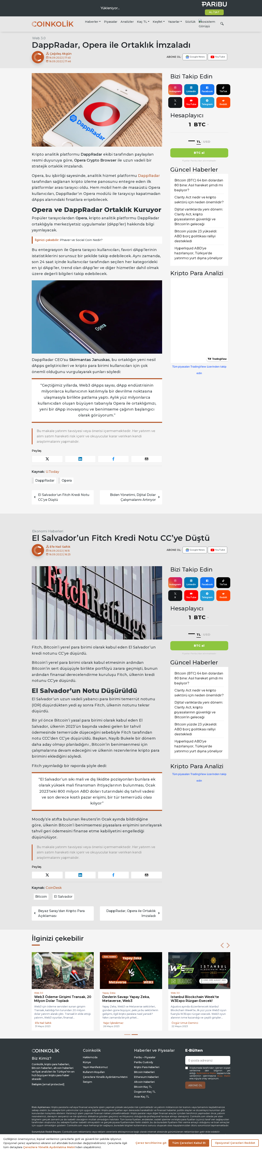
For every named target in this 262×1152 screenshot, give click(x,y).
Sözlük (190, 22)
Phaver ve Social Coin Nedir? (69, 240)
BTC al (199, 153)
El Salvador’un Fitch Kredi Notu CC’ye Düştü (63, 497)
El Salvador (63, 897)
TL (198, 142)
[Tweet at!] (47, 459)
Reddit (223, 104)
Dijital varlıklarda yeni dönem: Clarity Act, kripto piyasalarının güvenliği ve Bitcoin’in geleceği (198, 216)
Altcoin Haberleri (144, 1081)
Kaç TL (142, 22)
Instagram (175, 91)
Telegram (207, 104)
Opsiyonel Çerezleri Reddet (235, 1142)
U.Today (52, 472)
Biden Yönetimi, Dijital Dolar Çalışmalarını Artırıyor (133, 497)
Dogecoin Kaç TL (145, 1091)
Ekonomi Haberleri (47, 531)
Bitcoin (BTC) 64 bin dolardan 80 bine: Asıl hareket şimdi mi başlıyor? (198, 185)
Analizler (127, 22)
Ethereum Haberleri (146, 1076)
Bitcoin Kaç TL (143, 1086)
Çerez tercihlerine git (151, 1142)
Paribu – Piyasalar (145, 1057)
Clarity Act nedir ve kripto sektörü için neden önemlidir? (199, 199)
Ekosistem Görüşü (207, 24)
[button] (222, 945)
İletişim (87, 1081)
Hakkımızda (90, 1057)
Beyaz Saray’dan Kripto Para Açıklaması (61, 913)
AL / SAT (214, 12)
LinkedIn (191, 91)
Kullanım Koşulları (94, 1072)
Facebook (207, 91)
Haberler (91, 22)
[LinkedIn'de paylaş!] (80, 459)
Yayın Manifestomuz (95, 1067)
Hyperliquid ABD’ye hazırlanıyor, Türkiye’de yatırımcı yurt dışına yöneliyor (198, 253)
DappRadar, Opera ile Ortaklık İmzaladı (131, 913)
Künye (87, 1062)
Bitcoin (41, 897)
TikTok (223, 91)
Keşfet (157, 22)
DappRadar (149, 175)
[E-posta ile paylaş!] (146, 459)
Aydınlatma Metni (206, 1073)
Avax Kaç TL (141, 1096)
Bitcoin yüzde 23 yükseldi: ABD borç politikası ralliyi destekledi (195, 236)
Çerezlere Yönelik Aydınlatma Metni (105, 1076)
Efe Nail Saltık (59, 547)
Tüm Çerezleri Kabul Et (189, 1142)
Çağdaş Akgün (60, 53)
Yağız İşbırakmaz (113, 1022)
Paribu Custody (143, 1062)
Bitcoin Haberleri (144, 1072)
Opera (67, 480)
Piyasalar (110, 22)
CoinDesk (54, 888)
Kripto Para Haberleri (146, 1067)
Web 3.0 (39, 38)
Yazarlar (174, 22)
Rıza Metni (223, 1076)
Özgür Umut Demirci (185, 1022)
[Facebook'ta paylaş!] (113, 459)
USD (206, 142)
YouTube (191, 104)
